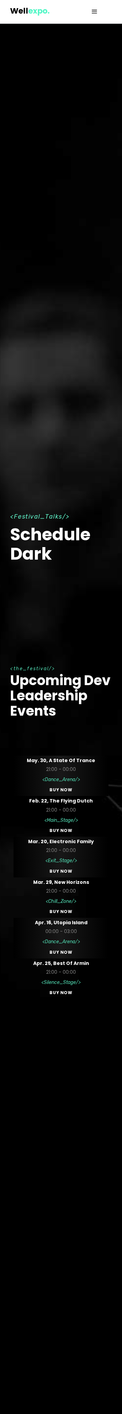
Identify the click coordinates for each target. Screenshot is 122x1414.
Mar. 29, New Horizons (61, 882)
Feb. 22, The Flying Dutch (61, 800)
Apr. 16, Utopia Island (61, 922)
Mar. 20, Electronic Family (61, 841)
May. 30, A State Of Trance (61, 760)
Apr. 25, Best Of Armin (61, 963)
